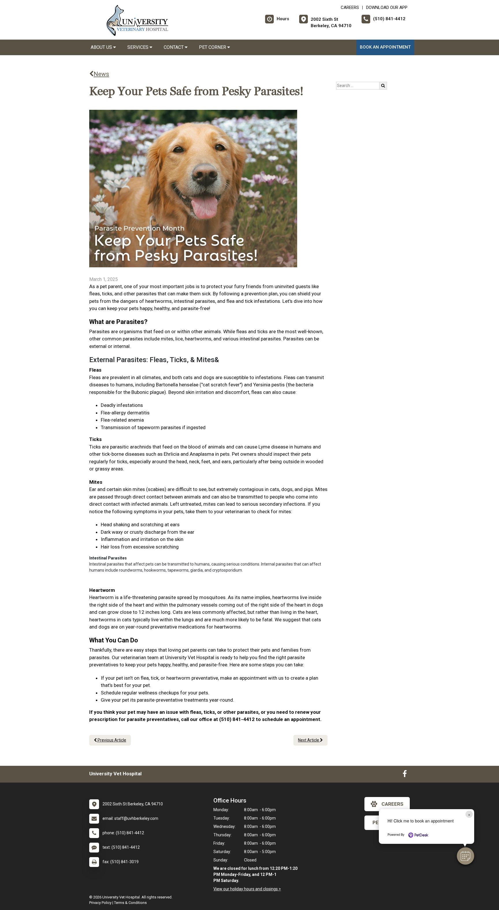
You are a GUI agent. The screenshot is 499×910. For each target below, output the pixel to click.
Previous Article (111, 740)
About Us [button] (102, 47)
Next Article (309, 740)
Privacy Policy (100, 902)
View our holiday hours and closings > (247, 889)
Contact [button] (174, 47)
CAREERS (350, 7)
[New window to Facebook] (405, 775)
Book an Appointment (385, 47)
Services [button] (138, 47)
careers (392, 804)
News (101, 74)
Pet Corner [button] (213, 47)
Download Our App (386, 7)
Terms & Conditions (130, 902)
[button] (465, 856)
